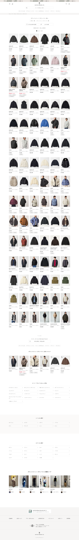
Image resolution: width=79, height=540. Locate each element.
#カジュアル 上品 (22, 11)
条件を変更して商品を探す (39, 341)
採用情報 (68, 518)
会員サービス (19, 518)
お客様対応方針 (41, 518)
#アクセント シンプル (30, 11)
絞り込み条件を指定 (32, 24)
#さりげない (58, 11)
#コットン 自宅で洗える (40, 11)
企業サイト (60, 518)
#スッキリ (47, 11)
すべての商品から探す (39, 7)
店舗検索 (10, 518)
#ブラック (52, 11)
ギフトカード (51, 518)
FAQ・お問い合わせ (30, 518)
